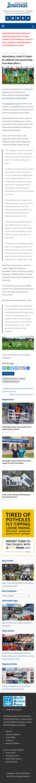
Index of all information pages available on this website (17, 624)
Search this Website (13, 743)
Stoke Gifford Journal (13, 759)
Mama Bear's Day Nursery (11, 381)
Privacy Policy (10, 737)
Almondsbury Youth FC (13, 104)
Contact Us (10, 740)
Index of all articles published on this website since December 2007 (17, 584)
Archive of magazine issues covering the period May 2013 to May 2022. (16, 687)
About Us (9, 731)
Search (14, 45)
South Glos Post (11, 762)
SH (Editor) (23, 53)
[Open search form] (33, 26)
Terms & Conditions (13, 734)
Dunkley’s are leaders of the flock (21, 394)
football (22, 379)
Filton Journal (11, 753)
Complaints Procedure (13, 710)
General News (8, 374)
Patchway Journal (12, 756)
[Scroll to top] (33, 780)
